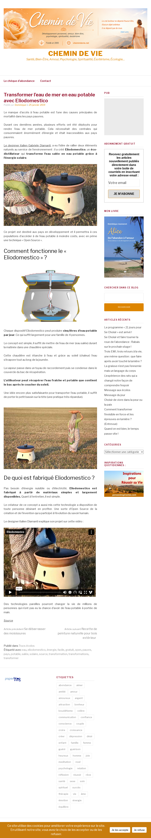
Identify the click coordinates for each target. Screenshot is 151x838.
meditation (65, 761)
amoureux (64, 698)
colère (81, 710)
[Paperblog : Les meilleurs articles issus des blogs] (13, 681)
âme (83, 793)
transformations (79, 654)
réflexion (64, 774)
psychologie (66, 768)
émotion (63, 800)
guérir (62, 749)
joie (88, 755)
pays (7, 654)
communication (67, 717)
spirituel (63, 787)
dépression (75, 736)
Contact (45, 80)
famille (74, 742)
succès (76, 787)
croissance (76, 730)
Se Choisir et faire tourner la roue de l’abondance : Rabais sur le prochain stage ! (122, 342)
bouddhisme (66, 710)
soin (82, 781)
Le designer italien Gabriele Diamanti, (27, 145)
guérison (75, 749)
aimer (79, 685)
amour (74, 691)
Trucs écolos (27, 645)
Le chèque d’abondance (19, 80)
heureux (63, 755)
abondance (65, 685)
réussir (77, 774)
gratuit (69, 649)
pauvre (86, 649)
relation (81, 768)
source (43, 654)
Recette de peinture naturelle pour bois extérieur (77, 633)
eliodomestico (37, 649)
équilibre (64, 806)
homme (77, 755)
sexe (72, 781)
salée (25, 654)
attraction (64, 704)
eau (24, 649)
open (78, 649)
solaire (34, 654)
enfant (62, 742)
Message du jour (114, 395)
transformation (58, 654)
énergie (52, 649)
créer (62, 736)
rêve (88, 774)
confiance (86, 717)
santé (62, 781)
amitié (62, 691)
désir (89, 736)
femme (87, 742)
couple (80, 723)
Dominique (20, 105)
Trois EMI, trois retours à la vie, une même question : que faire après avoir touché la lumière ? (123, 356)
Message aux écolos (117, 390)
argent (79, 698)
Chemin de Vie (75, 53)
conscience (65, 723)
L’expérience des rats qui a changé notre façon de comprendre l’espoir (120, 380)
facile (61, 649)
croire (62, 730)
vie (74, 793)
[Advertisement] (124, 116)
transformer (11, 658)
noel (78, 761)
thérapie (63, 793)
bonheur (79, 704)
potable (16, 654)
